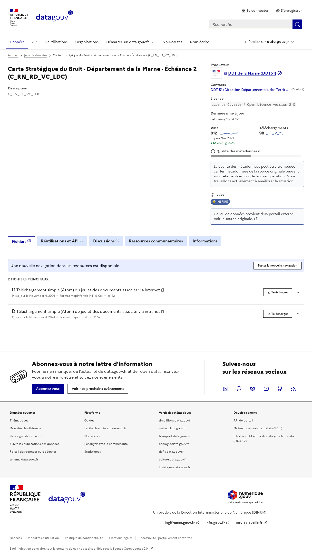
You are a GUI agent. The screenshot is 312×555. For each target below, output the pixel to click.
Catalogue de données (25, 436)
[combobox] (255, 24)
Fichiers (21, 241)
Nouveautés (172, 42)
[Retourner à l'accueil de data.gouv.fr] (54, 17)
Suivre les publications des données (34, 444)
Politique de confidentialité (84, 538)
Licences (16, 538)
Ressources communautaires (156, 241)
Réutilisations (56, 42)
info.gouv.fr (215, 522)
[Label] (212, 195)
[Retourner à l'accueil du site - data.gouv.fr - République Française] (67, 499)
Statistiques (92, 452)
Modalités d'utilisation (43, 538)
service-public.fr (249, 522)
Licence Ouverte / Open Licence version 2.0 (253, 104)
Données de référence (25, 428)
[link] (255, 11)
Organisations (86, 42)
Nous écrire (199, 42)
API (35, 42)
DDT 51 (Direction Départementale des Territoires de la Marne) (250, 89)
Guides (89, 420)
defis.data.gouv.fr (171, 452)
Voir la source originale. (233, 218)
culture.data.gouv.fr (173, 459)
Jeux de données (35, 55)
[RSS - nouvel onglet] (293, 389)
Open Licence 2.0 (136, 548)
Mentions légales (120, 538)
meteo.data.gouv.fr (172, 428)
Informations (205, 241)
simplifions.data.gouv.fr (175, 420)
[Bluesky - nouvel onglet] (252, 389)
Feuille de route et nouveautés (105, 428)
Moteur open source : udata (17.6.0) (258, 428)
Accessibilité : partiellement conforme (165, 538)
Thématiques (19, 420)
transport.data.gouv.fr (174, 436)
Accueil (13, 55)
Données (17, 42)
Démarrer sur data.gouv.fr (127, 42)
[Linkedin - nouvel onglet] (225, 389)
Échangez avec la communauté (106, 444)
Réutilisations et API (62, 241)
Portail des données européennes (33, 452)
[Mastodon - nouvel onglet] (239, 389)
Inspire (222, 202)
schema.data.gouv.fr (24, 459)
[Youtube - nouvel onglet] (266, 389)
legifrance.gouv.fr (180, 522)
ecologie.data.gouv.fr (174, 444)
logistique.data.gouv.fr (174, 467)
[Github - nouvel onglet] (280, 389)
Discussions (106, 241)
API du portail (243, 420)
